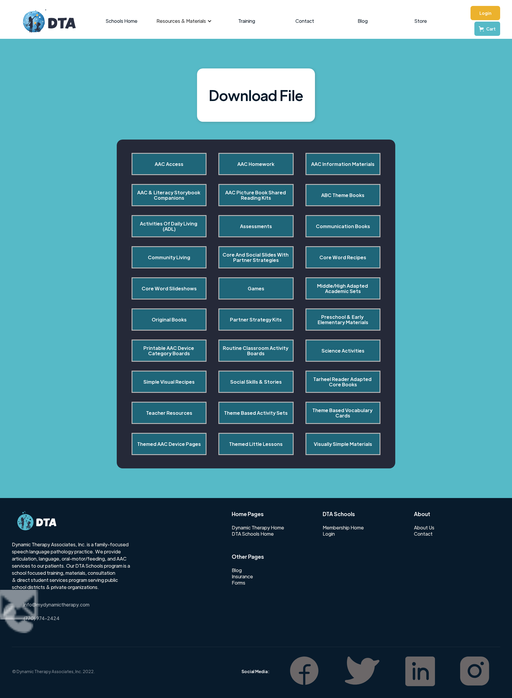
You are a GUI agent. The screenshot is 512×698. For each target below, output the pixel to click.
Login (485, 13)
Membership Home (343, 527)
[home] (46, 21)
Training (246, 21)
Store (421, 21)
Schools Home (121, 21)
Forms (238, 582)
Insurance (242, 576)
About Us (424, 527)
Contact (304, 21)
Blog (363, 21)
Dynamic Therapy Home (258, 527)
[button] (184, 21)
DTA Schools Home (253, 533)
